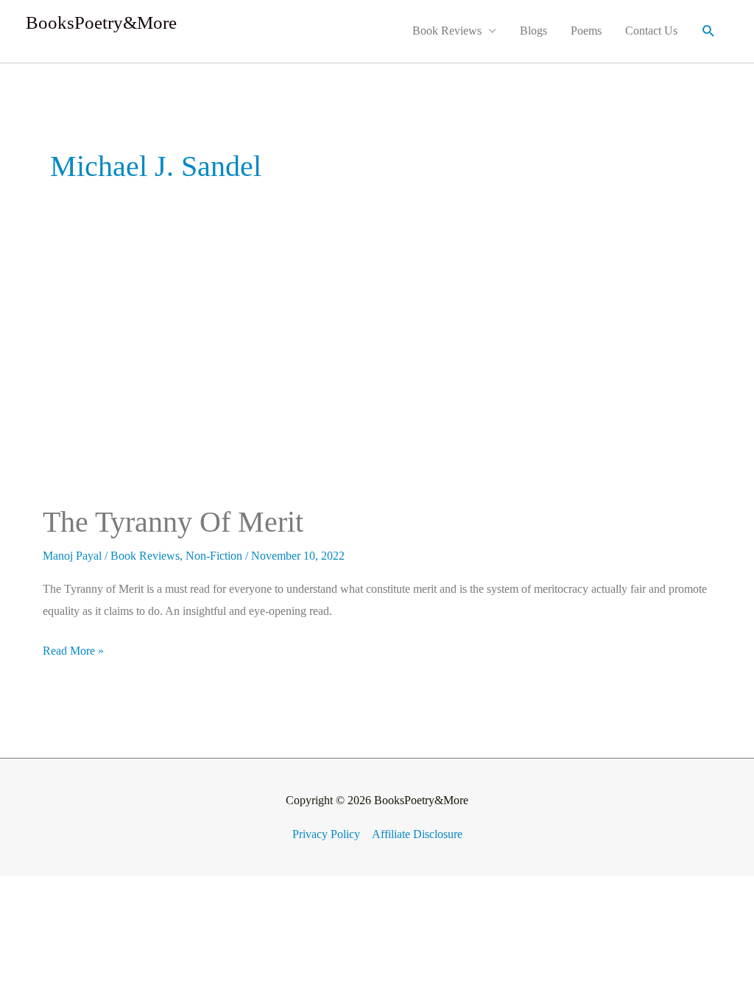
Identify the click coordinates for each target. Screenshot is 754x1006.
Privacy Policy (326, 834)
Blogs (533, 30)
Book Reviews (447, 30)
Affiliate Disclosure (417, 834)
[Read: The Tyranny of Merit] (115, 373)
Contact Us (651, 30)
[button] (708, 31)
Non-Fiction (214, 555)
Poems (586, 30)
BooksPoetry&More (101, 22)
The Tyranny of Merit (173, 521)
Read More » (73, 648)
